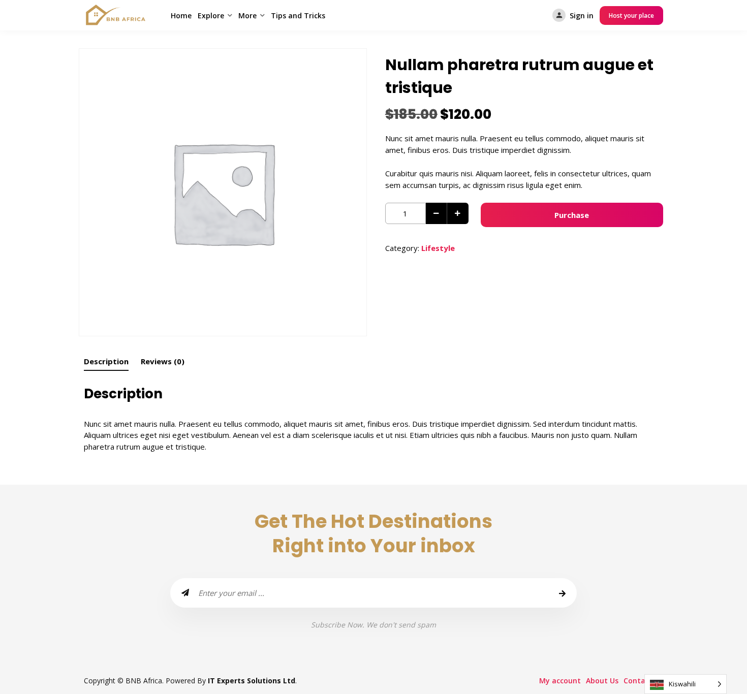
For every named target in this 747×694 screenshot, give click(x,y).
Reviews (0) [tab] (162, 361)
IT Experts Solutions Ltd (251, 680)
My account (560, 680)
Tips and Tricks (298, 15)
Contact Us (643, 680)
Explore (211, 15)
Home (181, 15)
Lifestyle (438, 248)
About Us (602, 680)
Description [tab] (106, 361)
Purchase (571, 215)
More (247, 15)
